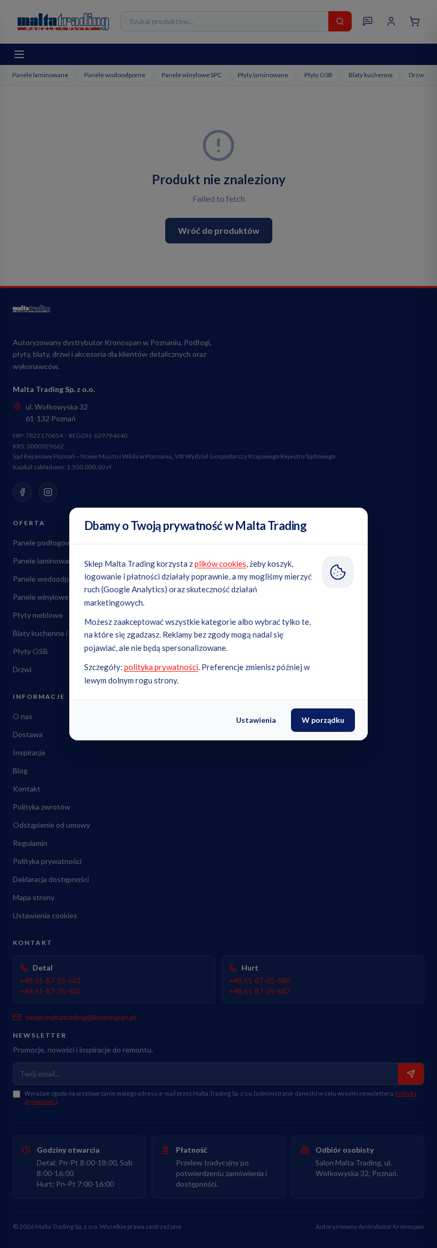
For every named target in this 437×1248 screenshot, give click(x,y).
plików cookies (220, 563)
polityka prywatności (161, 667)
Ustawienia (256, 719)
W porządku (323, 719)
